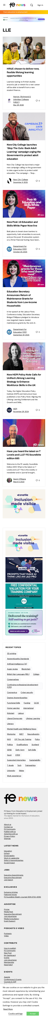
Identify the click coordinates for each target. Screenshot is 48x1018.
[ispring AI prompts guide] (24, 569)
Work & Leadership (11, 858)
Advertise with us (11, 834)
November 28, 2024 (21, 411)
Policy (37, 739)
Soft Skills (32, 750)
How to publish (10, 948)
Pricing (6, 909)
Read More (8, 1009)
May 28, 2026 (18, 105)
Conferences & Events (12, 979)
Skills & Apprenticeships (13, 860)
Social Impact (9, 863)
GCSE (36, 703)
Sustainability (34, 760)
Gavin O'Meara (19, 479)
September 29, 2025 (21, 335)
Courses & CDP (10, 982)
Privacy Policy (9, 836)
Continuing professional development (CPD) (22, 685)
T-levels (10, 765)
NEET (21, 734)
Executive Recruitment (13, 877)
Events (6, 958)
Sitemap (7, 838)
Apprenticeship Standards (18, 658)
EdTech (7, 853)
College (36, 674)
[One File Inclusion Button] (24, 503)
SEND (9, 750)
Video (6, 936)
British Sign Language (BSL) (18, 674)
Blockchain (26, 669)
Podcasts (8, 933)
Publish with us (10, 831)
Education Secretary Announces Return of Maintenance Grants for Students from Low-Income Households (22, 298)
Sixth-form (19, 750)
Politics (10, 744)
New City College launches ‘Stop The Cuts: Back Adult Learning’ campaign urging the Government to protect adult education (24, 151)
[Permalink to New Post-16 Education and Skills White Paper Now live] (24, 204)
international (28, 708)
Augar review (12, 669)
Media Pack (8, 912)
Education (8, 851)
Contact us (8, 827)
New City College (20, 179)
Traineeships (30, 765)
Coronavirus (12, 692)
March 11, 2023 (18, 482)
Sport (9, 755)
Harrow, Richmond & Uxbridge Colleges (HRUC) (22, 99)
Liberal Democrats (14, 718)
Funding (27, 703)
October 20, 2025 (20, 252)
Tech (19, 765)
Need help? (8, 965)
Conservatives (13, 679)
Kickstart (10, 713)
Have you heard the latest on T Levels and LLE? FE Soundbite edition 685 (24, 455)
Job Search (8, 880)
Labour (21, 713)
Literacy (10, 723)
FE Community (10, 829)
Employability (9, 856)
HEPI (15, 409)
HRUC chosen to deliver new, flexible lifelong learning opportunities (23, 72)
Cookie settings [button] (15, 1013)
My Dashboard (10, 955)
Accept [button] (33, 1014)
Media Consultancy (11, 919)
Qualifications (22, 744)
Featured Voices (10, 894)
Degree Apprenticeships (17, 697)
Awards (7, 977)
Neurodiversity (33, 734)
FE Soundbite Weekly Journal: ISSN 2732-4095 (22, 897)
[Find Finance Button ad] (24, 622)
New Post (8, 953)
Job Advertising (10, 916)
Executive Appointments (13, 875)
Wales (21, 770)
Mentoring (11, 734)
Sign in (40, 5)
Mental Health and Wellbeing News (21, 729)
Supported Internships (16, 760)
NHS (9, 739)
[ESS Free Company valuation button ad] (24, 596)
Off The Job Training (22, 739)
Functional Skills (13, 703)
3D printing (11, 653)
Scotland (35, 744)
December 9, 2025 (20, 182)
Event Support (9, 921)
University (11, 770)
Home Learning (13, 708)
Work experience (14, 776)
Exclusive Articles (11, 892)
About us (7, 824)
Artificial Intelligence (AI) (17, 664)
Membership (9, 962)
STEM (17, 755)
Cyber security (27, 692)
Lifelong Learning (33, 718)
